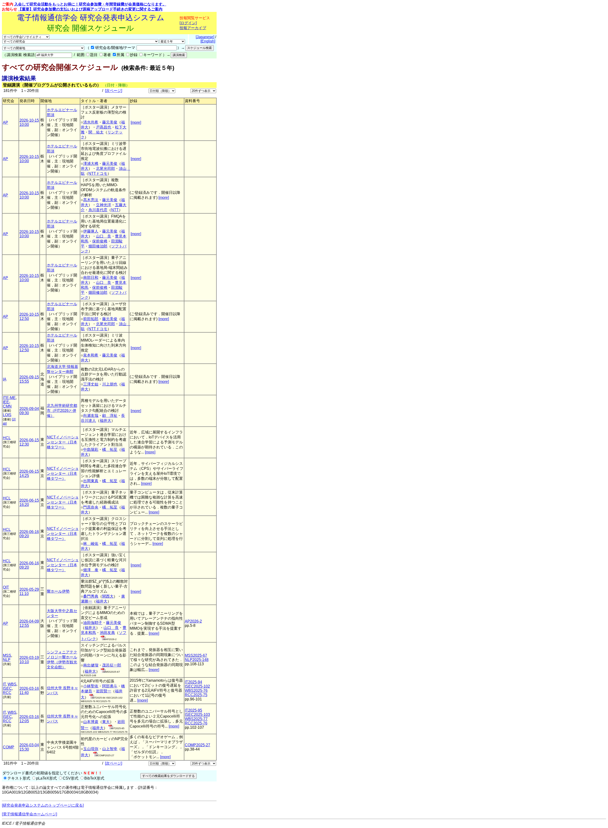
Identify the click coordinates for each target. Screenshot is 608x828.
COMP (8, 747)
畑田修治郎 (97, 246)
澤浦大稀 (90, 164)
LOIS (7, 415)
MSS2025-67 (196, 655)
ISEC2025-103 (197, 715)
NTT (115, 210)
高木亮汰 (90, 200)
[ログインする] (103, 639)
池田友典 (107, 633)
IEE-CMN (7, 404)
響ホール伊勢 (58, 591)
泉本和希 (90, 355)
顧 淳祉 (109, 416)
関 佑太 (96, 132)
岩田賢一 (103, 691)
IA (4, 379)
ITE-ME (9, 398)
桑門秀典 (90, 596)
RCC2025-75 (196, 695)
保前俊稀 (99, 241)
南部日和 (90, 278)
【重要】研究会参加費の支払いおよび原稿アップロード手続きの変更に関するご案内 (90, 9)
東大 (106, 722)
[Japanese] (205, 37)
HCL (7, 438)
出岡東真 (90, 481)
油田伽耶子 (92, 623)
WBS (12, 684)
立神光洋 (103, 205)
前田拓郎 (90, 319)
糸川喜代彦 (97, 210)
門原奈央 (90, 507)
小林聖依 (90, 686)
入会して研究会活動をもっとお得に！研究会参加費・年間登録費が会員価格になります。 (90, 4)
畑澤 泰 (90, 570)
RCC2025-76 (196, 723)
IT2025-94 (193, 682)
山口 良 (103, 236)
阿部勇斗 (109, 686)
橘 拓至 (109, 449)
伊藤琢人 (90, 231)
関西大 (108, 596)
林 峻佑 (90, 544)
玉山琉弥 (90, 749)
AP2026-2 (193, 621)
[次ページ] (113, 91)
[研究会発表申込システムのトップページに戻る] (43, 805)
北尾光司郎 (105, 169)
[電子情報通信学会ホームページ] (29, 814)
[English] (207, 41)
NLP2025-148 (197, 660)
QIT (6, 587)
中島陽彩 (90, 449)
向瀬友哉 (90, 416)
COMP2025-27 (197, 745)
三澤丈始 (90, 384)
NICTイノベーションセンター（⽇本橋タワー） (63, 442)
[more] (136, 122)
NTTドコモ (97, 173)
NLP (6, 660)
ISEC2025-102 (197, 686)
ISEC (7, 688)
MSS (7, 655)
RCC (7, 693)
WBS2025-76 (196, 691)
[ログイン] (188, 23)
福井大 (105, 421)
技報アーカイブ (193, 28)
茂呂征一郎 (111, 665)
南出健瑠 (90, 665)
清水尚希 (90, 122)
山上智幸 (109, 749)
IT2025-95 (193, 710)
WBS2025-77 (196, 719)
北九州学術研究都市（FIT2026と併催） (62, 411)
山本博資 (90, 722)
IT (4, 684)
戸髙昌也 (103, 127)
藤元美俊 (109, 122)
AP (5, 122)
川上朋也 (109, 384)
